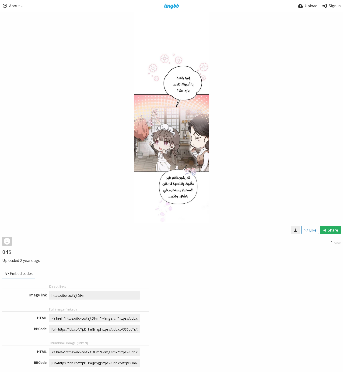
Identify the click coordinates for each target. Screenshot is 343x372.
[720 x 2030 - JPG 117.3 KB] (295, 230)
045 (6, 251)
